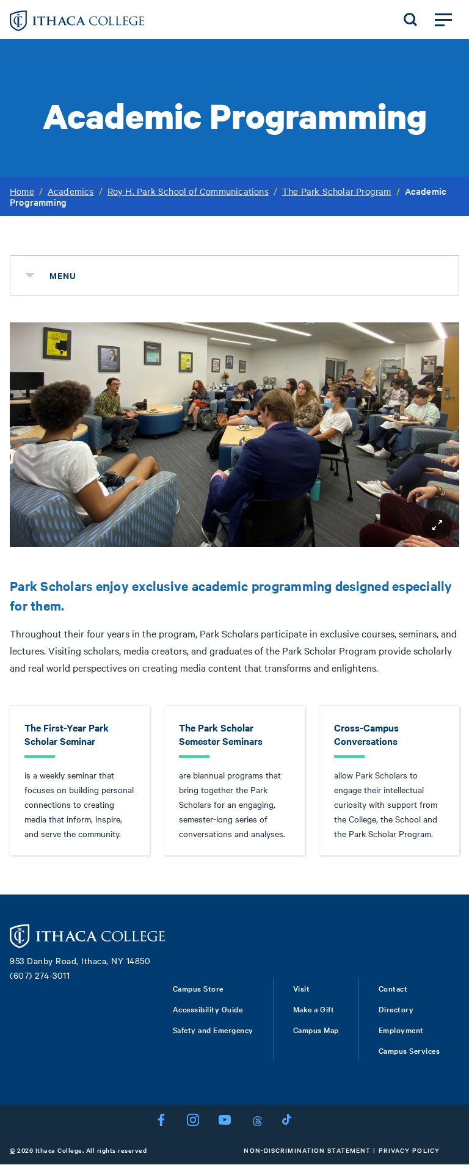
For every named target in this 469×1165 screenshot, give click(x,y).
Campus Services (409, 1050)
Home (22, 191)
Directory (396, 1008)
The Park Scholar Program (336, 191)
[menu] (29, 275)
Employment (401, 1029)
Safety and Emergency (213, 1029)
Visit (301, 987)
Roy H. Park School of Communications (188, 191)
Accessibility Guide (208, 1008)
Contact (393, 987)
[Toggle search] (410, 19)
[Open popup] (437, 525)
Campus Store (198, 987)
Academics (71, 191)
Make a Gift (314, 1008)
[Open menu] (443, 19)
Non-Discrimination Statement (307, 1150)
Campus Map (316, 1029)
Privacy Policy (409, 1150)
